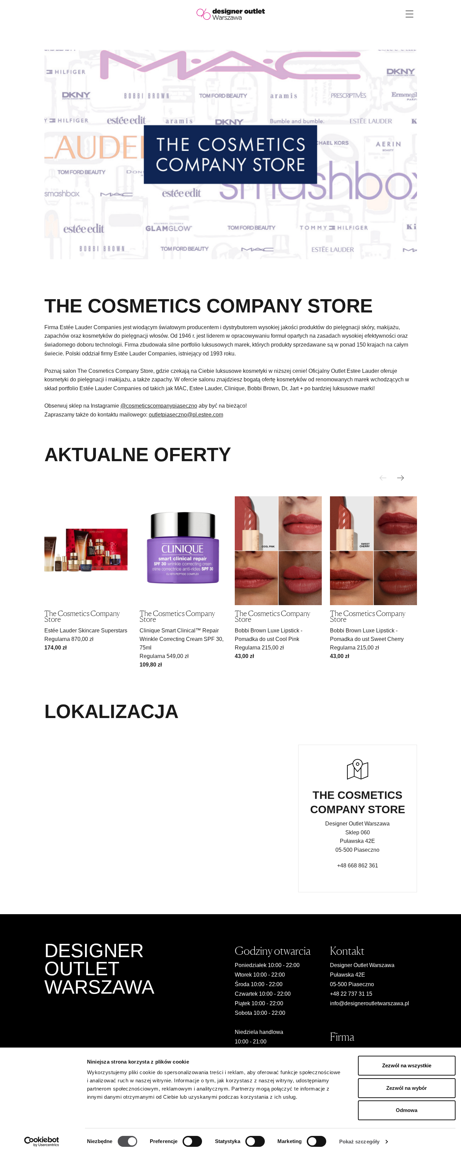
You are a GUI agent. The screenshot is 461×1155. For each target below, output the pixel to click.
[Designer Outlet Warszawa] (231, 14)
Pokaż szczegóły (359, 1141)
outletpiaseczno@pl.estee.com (186, 415)
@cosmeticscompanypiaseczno (158, 406)
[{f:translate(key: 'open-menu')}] (409, 14)
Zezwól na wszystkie (406, 1065)
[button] (400, 478)
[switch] (192, 1141)
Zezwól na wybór (406, 1088)
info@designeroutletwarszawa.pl (369, 1003)
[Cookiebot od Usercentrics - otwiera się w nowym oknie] (41, 1142)
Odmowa (406, 1110)
